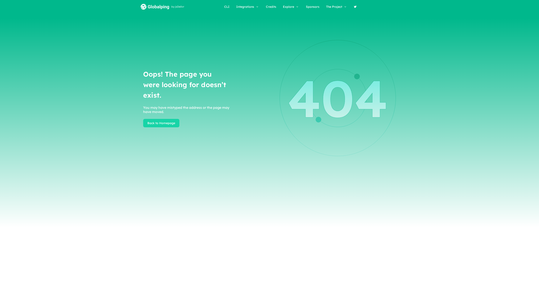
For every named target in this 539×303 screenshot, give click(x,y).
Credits (271, 7)
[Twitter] (355, 7)
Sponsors (312, 7)
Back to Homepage (161, 123)
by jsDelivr (177, 6)
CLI (226, 7)
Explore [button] (288, 7)
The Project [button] (334, 7)
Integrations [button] (245, 7)
